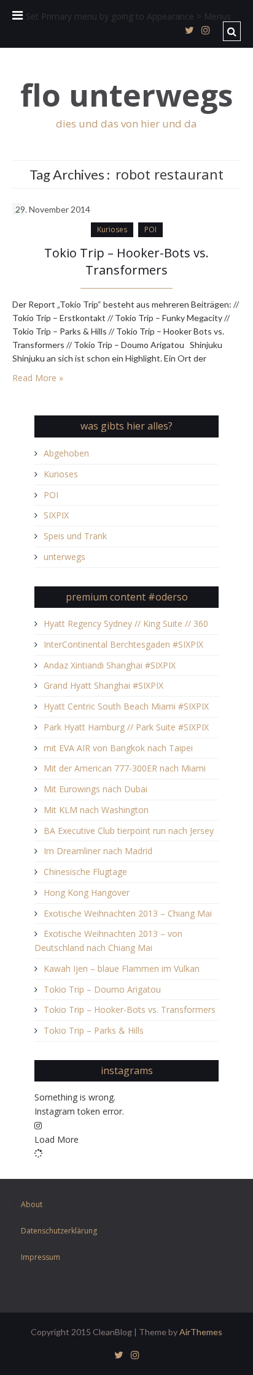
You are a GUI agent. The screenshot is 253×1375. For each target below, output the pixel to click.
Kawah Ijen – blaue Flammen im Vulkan (122, 968)
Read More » (37, 378)
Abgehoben (66, 453)
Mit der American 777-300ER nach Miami (125, 768)
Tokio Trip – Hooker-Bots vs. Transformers (126, 261)
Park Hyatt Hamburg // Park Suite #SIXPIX (126, 727)
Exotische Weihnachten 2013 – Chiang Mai (128, 913)
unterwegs (64, 556)
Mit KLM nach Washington (96, 810)
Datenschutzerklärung (59, 1231)
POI (150, 229)
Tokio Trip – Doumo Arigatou (102, 989)
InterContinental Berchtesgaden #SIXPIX (123, 644)
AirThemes (200, 1332)
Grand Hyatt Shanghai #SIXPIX (103, 685)
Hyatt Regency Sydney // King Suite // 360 (126, 623)
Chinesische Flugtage (85, 871)
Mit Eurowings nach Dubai (95, 789)
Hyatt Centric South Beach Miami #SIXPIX (126, 706)
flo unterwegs (126, 95)
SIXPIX (56, 515)
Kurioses (112, 229)
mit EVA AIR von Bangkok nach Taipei (118, 748)
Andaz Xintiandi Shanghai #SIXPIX (110, 665)
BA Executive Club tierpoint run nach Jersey (129, 830)
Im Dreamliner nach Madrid (98, 851)
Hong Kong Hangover (87, 892)
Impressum (40, 1257)
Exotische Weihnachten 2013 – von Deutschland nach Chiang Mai (108, 940)
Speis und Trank (75, 536)
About (31, 1205)
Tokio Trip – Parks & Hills (94, 1030)
